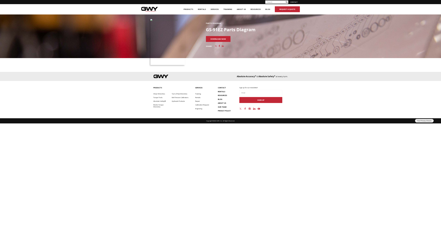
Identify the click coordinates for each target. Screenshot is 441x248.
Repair (197, 101)
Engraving (198, 109)
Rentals (202, 9)
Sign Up (260, 100)
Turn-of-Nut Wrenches (179, 94)
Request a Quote (287, 9)
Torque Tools (158, 97)
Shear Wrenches (159, 94)
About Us (241, 9)
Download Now (218, 39)
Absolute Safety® (159, 101)
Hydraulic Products (178, 101)
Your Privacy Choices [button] (424, 121)
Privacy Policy (224, 111)
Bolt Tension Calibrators (180, 97)
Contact (294, 2)
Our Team (222, 107)
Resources (256, 9)
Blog (267, 9)
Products (188, 9)
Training (227, 9)
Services (215, 9)
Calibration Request (202, 105)
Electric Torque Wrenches (158, 106)
